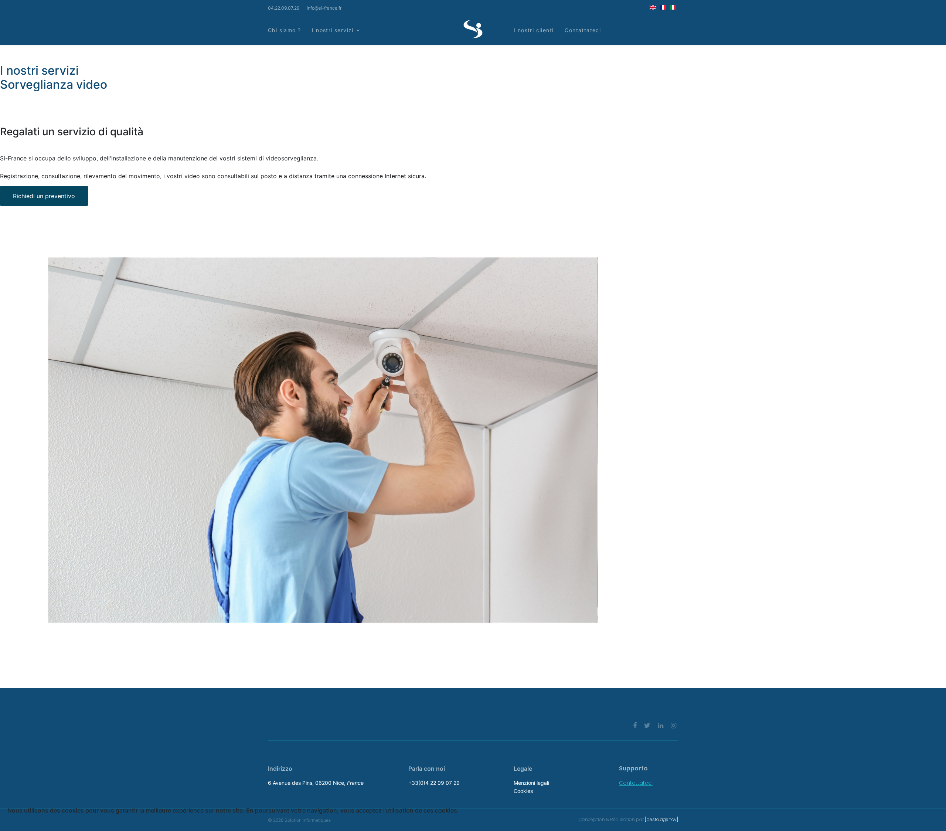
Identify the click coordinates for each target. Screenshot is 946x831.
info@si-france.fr (324, 8)
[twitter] (647, 725)
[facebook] (635, 725)
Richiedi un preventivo (44, 196)
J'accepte (20, 819)
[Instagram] (673, 725)
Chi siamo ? (284, 30)
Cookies (523, 791)
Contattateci (583, 30)
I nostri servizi (332, 30)
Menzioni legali (531, 783)
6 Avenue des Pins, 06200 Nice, (316, 783)
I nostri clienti (534, 30)
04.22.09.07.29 (283, 8)
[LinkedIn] (660, 725)
